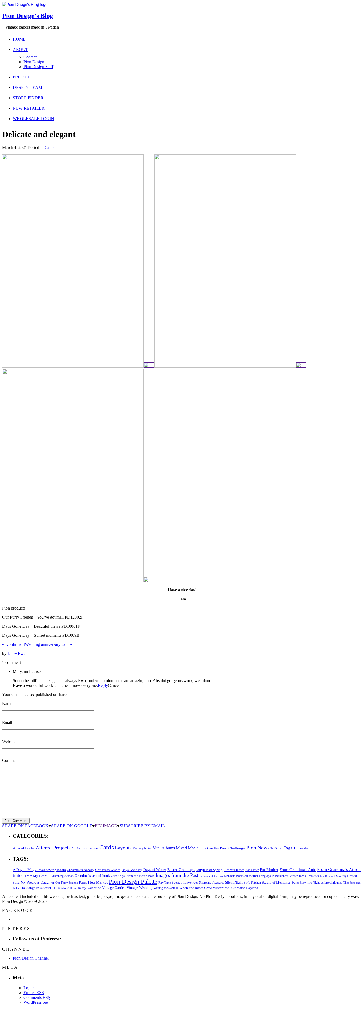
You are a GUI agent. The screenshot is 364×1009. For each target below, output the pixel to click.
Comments (36, 997)
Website (8, 741)
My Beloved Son (330, 875)
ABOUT (20, 49)
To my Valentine (89, 888)
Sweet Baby (299, 882)
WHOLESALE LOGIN (33, 118)
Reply (103, 685)
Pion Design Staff (38, 66)
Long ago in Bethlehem (273, 876)
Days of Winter (154, 870)
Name (7, 703)
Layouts (123, 847)
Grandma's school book (92, 876)
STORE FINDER (28, 98)
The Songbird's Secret (35, 888)
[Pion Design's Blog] (24, 4)
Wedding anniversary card (48, 644)
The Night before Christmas (324, 882)
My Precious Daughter (37, 882)
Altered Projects (53, 847)
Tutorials (300, 848)
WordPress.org (35, 1002)
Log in (29, 988)
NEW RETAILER (29, 108)
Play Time (164, 882)
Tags (288, 847)
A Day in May (23, 870)
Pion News (257, 847)
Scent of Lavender (185, 882)
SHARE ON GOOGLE (71, 826)
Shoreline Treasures (211, 882)
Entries (33, 992)
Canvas (93, 848)
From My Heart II (37, 876)
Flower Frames (234, 870)
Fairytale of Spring (209, 870)
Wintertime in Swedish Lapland (235, 888)
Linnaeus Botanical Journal (241, 876)
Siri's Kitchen (252, 882)
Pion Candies (209, 848)
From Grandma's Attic (298, 869)
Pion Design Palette (133, 881)
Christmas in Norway (80, 870)
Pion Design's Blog (27, 15)
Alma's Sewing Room (50, 870)
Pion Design (33, 62)
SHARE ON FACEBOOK (25, 826)
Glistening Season (62, 876)
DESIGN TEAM (27, 87)
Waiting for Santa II (165, 888)
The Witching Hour (64, 887)
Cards (49, 147)
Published (276, 848)
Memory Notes (142, 848)
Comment (10, 760)
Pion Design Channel (31, 958)
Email (7, 722)
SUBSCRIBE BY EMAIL (142, 826)
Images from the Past (177, 875)
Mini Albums (164, 848)
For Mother (269, 869)
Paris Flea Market (93, 882)
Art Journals (79, 848)
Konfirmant (13, 644)
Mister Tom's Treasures (304, 876)
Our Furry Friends (66, 882)
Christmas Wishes (107, 870)
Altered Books (23, 848)
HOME (19, 39)
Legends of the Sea (211, 875)
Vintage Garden (114, 887)
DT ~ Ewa (16, 653)
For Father (252, 870)
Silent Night (234, 882)
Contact (30, 57)
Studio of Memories (276, 882)
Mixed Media (187, 848)
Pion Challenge (232, 848)
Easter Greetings (181, 869)
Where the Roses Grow (195, 888)
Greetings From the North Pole (133, 876)
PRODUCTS (24, 77)
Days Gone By (132, 870)
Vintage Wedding (139, 887)
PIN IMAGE (106, 826)
